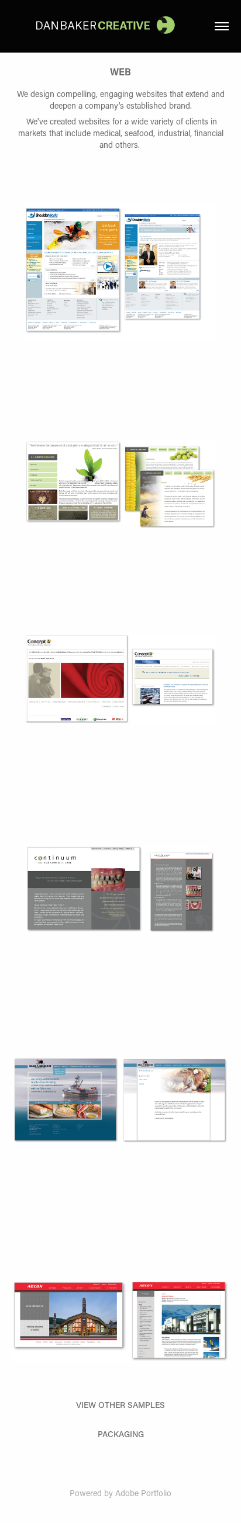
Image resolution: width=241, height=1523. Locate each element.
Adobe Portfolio (143, 1492)
